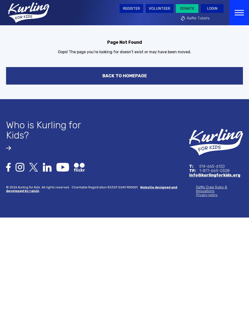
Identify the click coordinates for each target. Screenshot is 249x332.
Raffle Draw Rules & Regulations (211, 189)
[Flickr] (79, 167)
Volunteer (159, 8)
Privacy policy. (207, 195)
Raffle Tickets (198, 18)
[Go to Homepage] (28, 12)
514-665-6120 (207, 166)
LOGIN (212, 8)
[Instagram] (20, 167)
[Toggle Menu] (239, 12)
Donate (187, 8)
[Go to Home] (216, 142)
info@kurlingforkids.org (214, 175)
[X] (33, 167)
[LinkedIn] (47, 167)
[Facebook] (8, 167)
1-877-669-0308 (209, 171)
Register (131, 8)
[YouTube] (62, 167)
